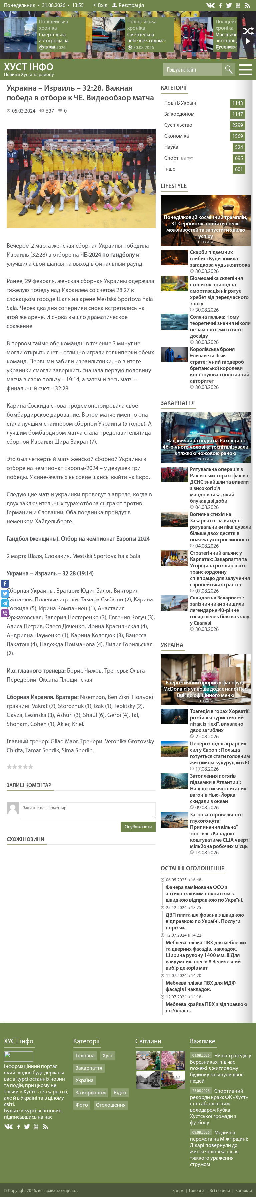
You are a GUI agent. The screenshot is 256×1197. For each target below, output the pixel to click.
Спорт (171, 158)
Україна (85, 1080)
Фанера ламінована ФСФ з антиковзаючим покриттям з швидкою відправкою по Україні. (204, 894)
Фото (82, 1105)
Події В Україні (181, 103)
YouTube (238, 5)
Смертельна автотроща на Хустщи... (53, 41)
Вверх (178, 1191)
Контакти (243, 1191)
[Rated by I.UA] (18, 1060)
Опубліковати (138, 826)
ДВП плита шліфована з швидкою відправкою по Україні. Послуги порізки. (205, 922)
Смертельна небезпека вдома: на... (146, 41)
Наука (171, 147)
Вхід (102, 5)
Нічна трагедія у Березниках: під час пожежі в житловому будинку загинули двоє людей (220, 1068)
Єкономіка (176, 136)
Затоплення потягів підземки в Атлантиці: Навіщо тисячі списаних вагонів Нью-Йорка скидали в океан (218, 789)
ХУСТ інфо (29, 70)
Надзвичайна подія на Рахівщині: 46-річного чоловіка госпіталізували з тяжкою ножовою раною (205, 447)
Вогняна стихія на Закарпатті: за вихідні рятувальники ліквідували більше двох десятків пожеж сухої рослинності (220, 527)
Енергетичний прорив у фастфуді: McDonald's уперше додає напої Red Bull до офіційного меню (205, 689)
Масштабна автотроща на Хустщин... (230, 41)
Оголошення (111, 1105)
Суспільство (178, 125)
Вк (9, 1127)
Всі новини (220, 1191)
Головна (85, 1056)
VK (211, 5)
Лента (248, 5)
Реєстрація (131, 5)
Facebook (221, 5)
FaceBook (19, 1126)
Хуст (108, 1056)
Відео (120, 1093)
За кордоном (179, 114)
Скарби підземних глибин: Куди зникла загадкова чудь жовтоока (220, 259)
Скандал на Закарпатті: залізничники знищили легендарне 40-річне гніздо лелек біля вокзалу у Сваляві (219, 611)
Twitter (229, 5)
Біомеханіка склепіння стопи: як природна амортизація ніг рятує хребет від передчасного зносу (219, 291)
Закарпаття (89, 1068)
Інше (169, 169)
